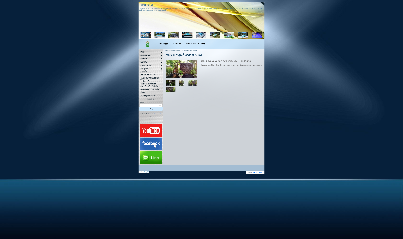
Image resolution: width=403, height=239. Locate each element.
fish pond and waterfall (174, 50)
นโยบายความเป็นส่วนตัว (157, 114)
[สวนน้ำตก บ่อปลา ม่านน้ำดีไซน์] (170, 83)
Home (166, 50)
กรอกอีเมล (142, 102)
